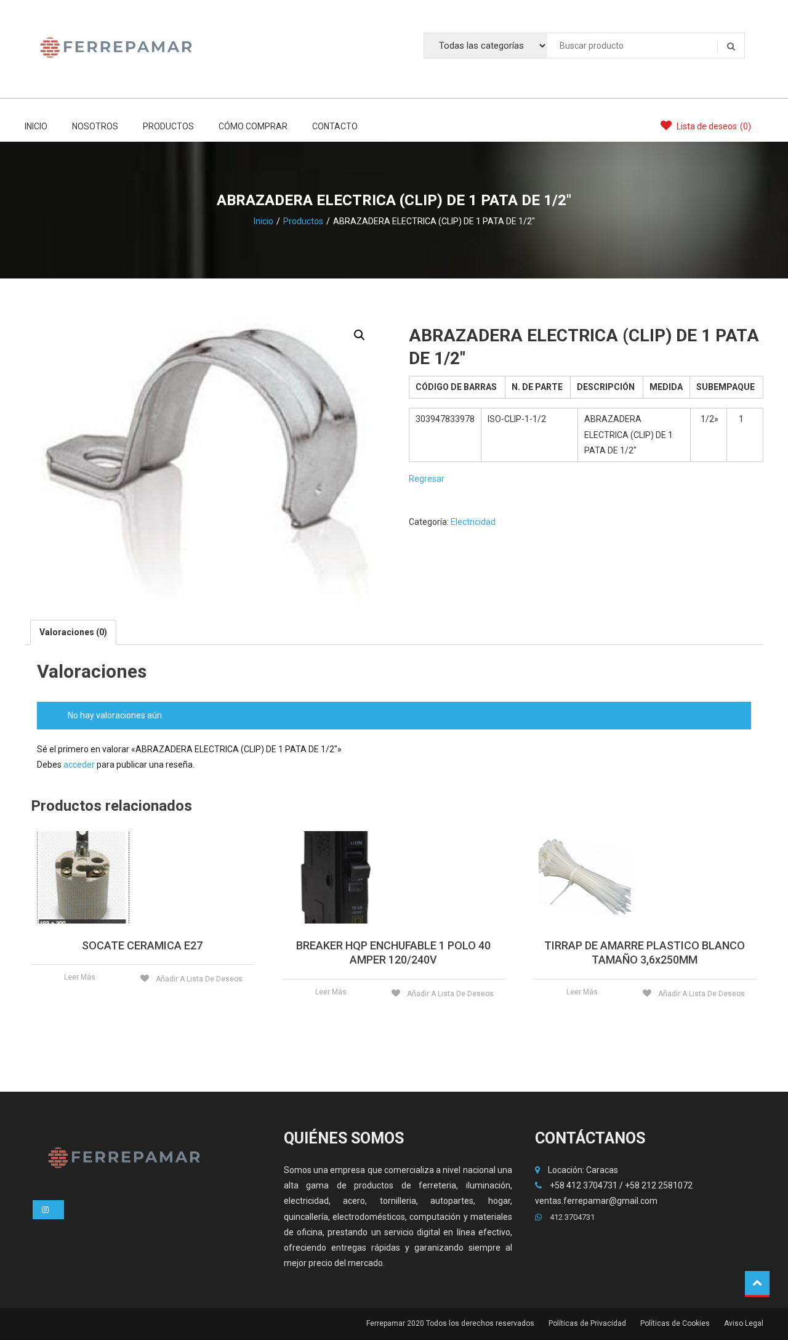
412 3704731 (571, 1217)
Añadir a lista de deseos (198, 979)
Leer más (79, 977)
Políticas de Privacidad (587, 1323)
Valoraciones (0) (73, 632)
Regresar (426, 479)
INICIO (36, 126)
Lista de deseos (713, 126)
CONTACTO (335, 126)
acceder (79, 764)
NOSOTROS (95, 126)
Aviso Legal (743, 1323)
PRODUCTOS (168, 126)
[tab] (73, 632)
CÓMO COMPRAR (253, 126)
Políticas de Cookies (675, 1323)
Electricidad (473, 522)
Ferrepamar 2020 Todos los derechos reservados (450, 1323)
